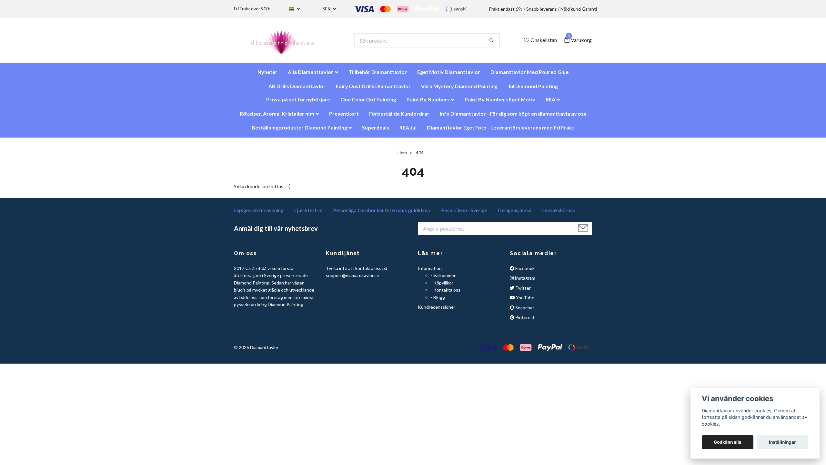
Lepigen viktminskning (259, 213)
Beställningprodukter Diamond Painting (299, 131)
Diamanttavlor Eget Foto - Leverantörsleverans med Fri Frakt (500, 131)
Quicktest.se (308, 213)
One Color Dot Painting (368, 102)
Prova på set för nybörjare (298, 102)
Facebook (524, 271)
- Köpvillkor (442, 286)
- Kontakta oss (445, 293)
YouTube (524, 301)
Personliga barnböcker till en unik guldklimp (381, 213)
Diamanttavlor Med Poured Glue (529, 75)
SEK (327, 8)
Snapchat (524, 310)
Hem (402, 156)
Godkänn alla (727, 442)
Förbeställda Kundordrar (399, 117)
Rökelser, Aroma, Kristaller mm (277, 117)
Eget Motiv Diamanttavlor (448, 75)
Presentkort (344, 117)
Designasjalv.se (514, 213)
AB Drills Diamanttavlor (297, 89)
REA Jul (408, 131)
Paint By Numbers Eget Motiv (500, 102)
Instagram (524, 281)
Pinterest (524, 320)
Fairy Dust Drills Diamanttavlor (373, 89)
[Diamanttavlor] (288, 42)
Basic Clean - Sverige (464, 213)
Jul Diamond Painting (533, 89)
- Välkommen (444, 278)
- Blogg (438, 300)
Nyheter (267, 75)
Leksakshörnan (558, 213)
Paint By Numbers (428, 102)
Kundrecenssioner (436, 310)
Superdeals (375, 131)
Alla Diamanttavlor (310, 75)
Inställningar (782, 442)
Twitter (522, 291)
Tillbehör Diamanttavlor (377, 75)
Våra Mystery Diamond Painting (459, 89)
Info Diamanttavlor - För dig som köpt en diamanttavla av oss (513, 117)
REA (550, 102)
